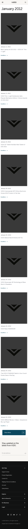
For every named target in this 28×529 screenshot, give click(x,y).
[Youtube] (14, 514)
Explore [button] (4, 494)
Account (4, 485)
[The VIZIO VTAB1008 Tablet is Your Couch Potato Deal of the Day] (14, 352)
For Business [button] (5, 502)
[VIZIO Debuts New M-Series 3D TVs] (14, 217)
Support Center (5, 472)
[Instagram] (11, 514)
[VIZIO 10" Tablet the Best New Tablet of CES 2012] (14, 124)
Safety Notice (5, 488)
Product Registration (7, 475)
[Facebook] (8, 514)
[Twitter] (20, 514)
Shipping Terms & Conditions (9, 482)
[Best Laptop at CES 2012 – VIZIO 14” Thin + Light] (14, 28)
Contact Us (4, 478)
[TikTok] (17, 514)
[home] (14, 2)
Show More (7, 432)
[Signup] (25, 453)
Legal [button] (3, 507)
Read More (3, 55)
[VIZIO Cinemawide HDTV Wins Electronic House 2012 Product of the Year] (14, 170)
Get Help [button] (4, 468)
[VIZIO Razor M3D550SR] (14, 308)
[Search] (25, 2)
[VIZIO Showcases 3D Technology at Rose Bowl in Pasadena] (14, 261)
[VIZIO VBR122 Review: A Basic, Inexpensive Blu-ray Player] (14, 399)
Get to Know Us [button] (6, 498)
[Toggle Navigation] (2, 2)
